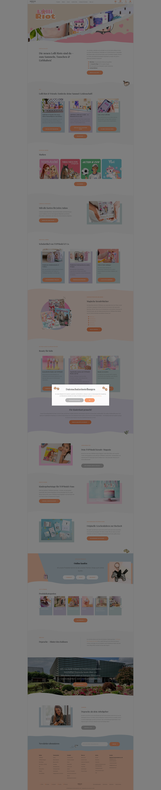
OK (89, 400)
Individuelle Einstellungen (74, 400)
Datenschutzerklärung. (97, 395)
